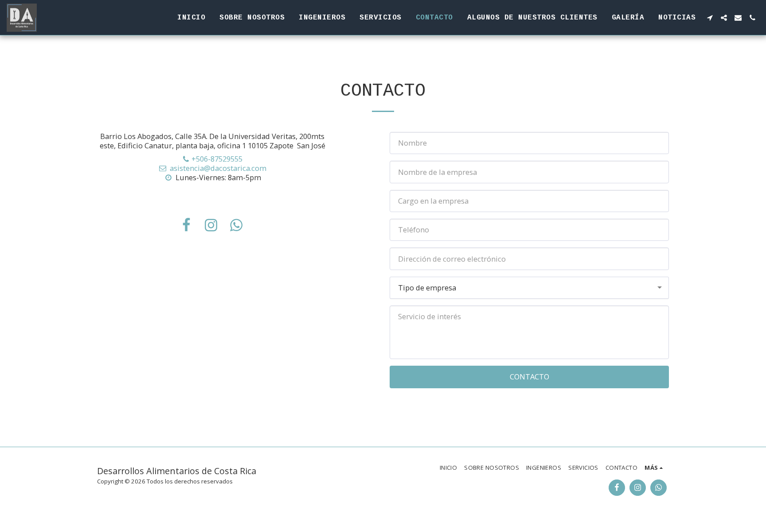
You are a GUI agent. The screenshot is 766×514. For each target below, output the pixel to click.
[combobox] (529, 288)
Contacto (529, 376)
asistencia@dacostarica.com (218, 168)
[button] (709, 17)
